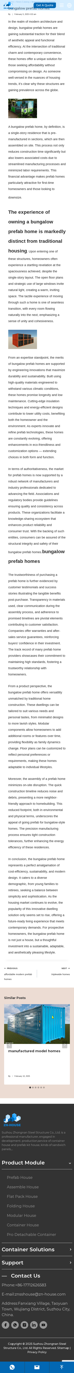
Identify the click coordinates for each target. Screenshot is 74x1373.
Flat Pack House (22, 1196)
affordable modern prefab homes (18, 973)
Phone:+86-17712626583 (24, 1285)
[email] (37, 1367)
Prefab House (20, 1177)
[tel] (12, 1367)
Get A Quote (44, 5)
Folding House (21, 1206)
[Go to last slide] (9, 1044)
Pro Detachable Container (31, 1234)
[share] (5, 1325)
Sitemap (63, 1348)
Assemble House (23, 1187)
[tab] (30, 1087)
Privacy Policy (37, 1352)
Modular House (21, 1215)
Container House (23, 1225)
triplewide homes (60, 971)
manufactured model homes (34, 1051)
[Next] (64, 1044)
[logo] (37, 1120)
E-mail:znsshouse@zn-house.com (34, 1294)
